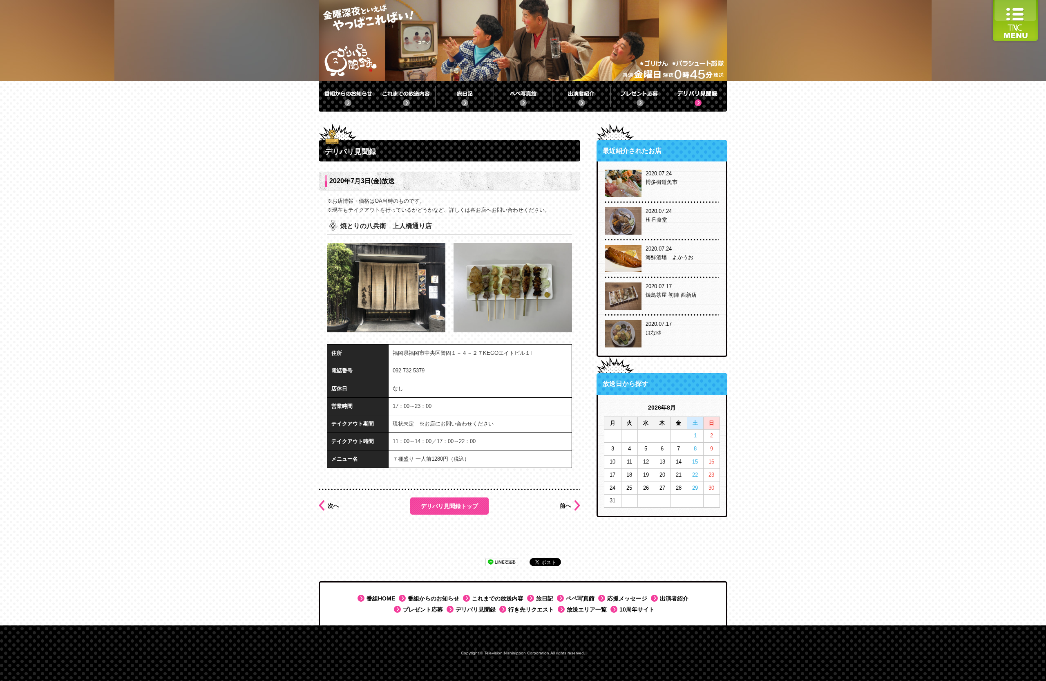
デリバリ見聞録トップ (449, 506)
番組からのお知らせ (433, 598)
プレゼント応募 (423, 609)
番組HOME (381, 598)
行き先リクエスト (531, 609)
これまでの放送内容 (497, 598)
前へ (565, 505)
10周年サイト (637, 609)
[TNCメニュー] (1015, 4)
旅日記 (544, 598)
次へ (333, 505)
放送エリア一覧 (587, 609)
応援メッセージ (627, 598)
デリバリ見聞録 (476, 609)
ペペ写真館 (580, 598)
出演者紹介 (674, 598)
